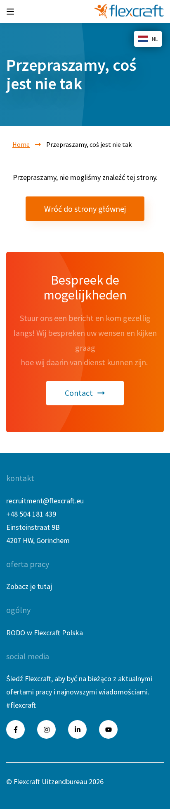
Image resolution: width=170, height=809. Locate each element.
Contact (79, 393)
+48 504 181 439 (31, 514)
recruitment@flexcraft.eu (45, 500)
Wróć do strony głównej (85, 208)
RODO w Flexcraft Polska (44, 632)
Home (21, 144)
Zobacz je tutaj (29, 586)
